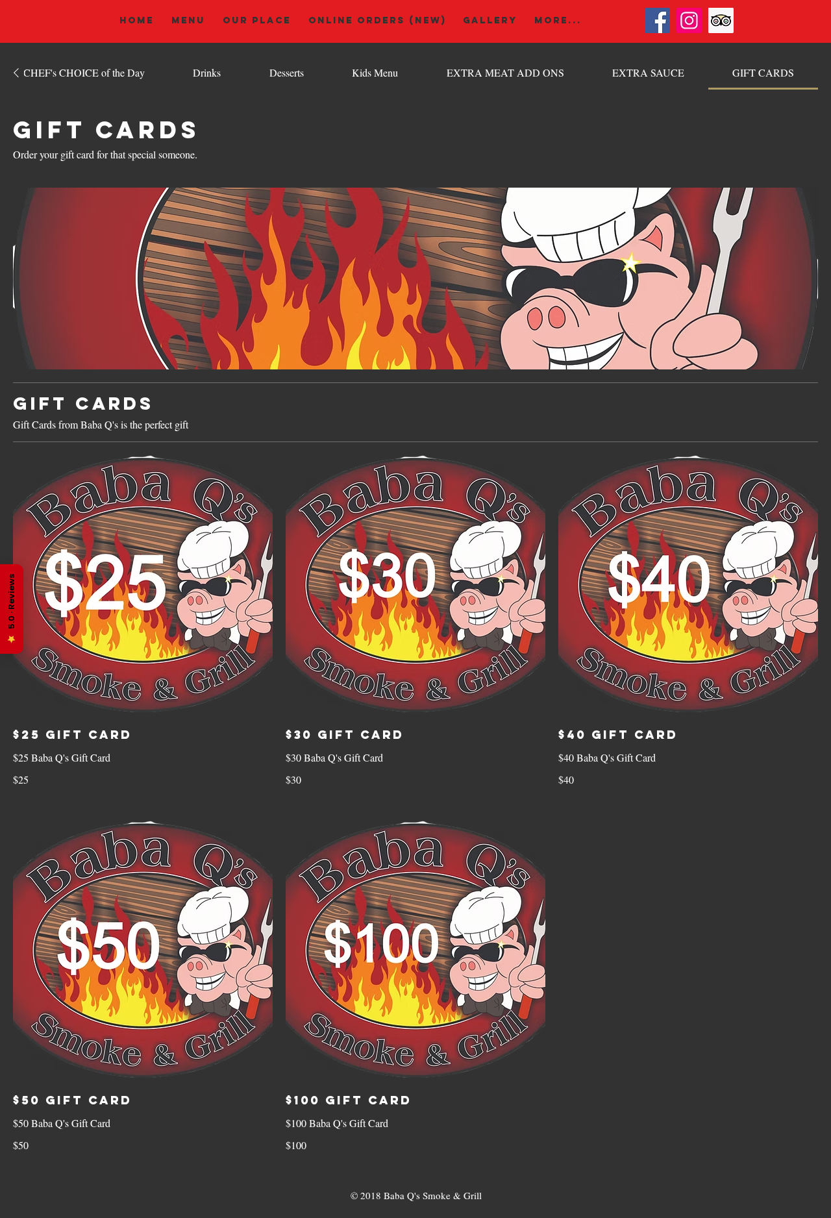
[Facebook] (657, 20)
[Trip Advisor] (721, 20)
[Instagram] (689, 20)
